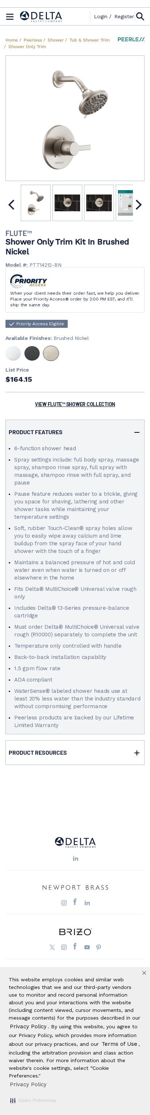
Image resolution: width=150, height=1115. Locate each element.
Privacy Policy (28, 1084)
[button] (33, 1100)
